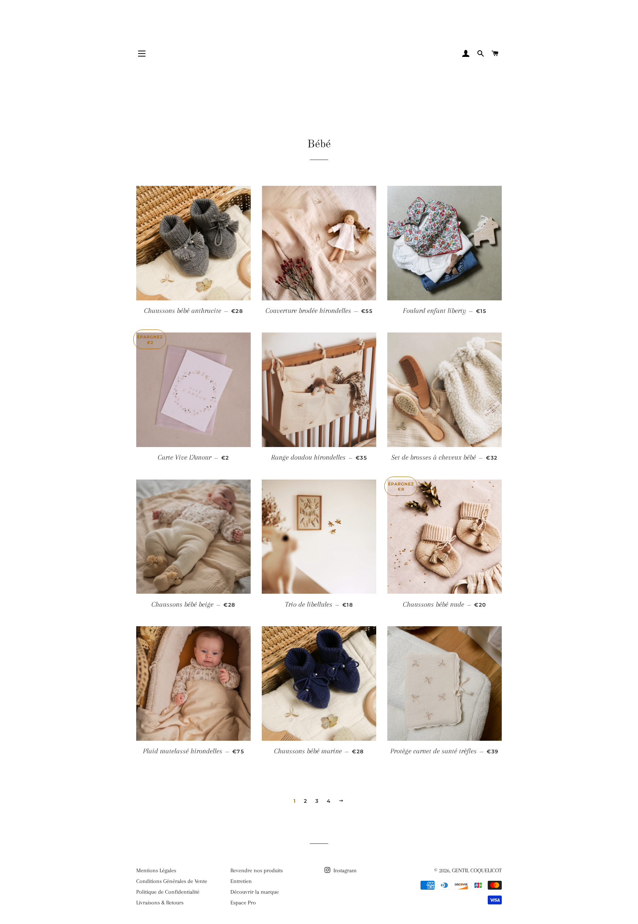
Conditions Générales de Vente (171, 881)
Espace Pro (243, 902)
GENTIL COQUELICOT (477, 870)
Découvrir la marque (254, 892)
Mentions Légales (156, 870)
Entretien (241, 881)
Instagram (344, 870)
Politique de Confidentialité (167, 892)
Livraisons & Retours (159, 902)
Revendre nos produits (256, 870)
